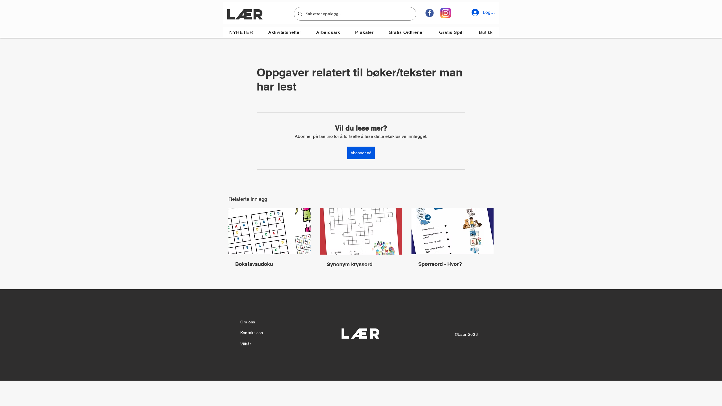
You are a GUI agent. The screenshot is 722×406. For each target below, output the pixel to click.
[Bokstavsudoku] (269, 231)
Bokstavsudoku (254, 264)
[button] (284, 32)
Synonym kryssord (350, 264)
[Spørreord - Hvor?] (452, 231)
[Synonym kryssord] (361, 231)
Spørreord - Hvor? (440, 264)
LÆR (244, 14)
